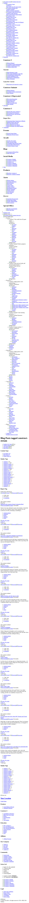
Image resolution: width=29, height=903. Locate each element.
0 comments (6, 651)
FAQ (11, 115)
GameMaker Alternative (8, 813)
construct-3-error (7, 472)
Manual (12, 63)
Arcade (8, 407)
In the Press (6, 848)
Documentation (6, 817)
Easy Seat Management (8, 827)
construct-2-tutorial (7, 468)
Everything (6, 453)
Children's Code (7, 894)
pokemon (5, 516)
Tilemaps (11, 192)
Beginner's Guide (13, 72)
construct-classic (7, 478)
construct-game (6, 481)
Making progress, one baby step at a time (10, 596)
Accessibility (6, 895)
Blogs (7, 424)
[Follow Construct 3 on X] (10, 162)
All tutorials (12, 78)
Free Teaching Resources (9, 828)
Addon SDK (14, 67)
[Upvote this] (5, 493)
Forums (8, 395)
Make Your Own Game (8, 815)
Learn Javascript (7, 829)
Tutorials (11, 93)
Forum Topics (7, 456)
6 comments (6, 621)
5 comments (6, 589)
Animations (13, 181)
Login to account (14, 434)
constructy (5, 486)
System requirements (16, 64)
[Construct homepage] (12, 1)
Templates (12, 189)
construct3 (5, 469)
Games (11, 185)
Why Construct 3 (7, 825)
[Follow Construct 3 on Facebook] (11, 164)
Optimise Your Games (23, 307)
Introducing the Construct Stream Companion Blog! (12, 504)
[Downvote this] (17, 493)
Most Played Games (16, 143)
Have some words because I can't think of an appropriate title (14, 746)
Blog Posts (6, 454)
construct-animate (7, 474)
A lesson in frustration (5, 627)
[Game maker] (12, 215)
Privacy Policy (6, 893)
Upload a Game (14, 146)
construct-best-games (8, 477)
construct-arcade (7, 475)
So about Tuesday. (5, 565)
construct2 (5, 463)
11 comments (6, 498)
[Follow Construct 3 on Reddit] (11, 159)
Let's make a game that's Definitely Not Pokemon (12, 535)
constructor (5, 484)
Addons (12, 180)
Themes (12, 190)
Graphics (12, 186)
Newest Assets (14, 198)
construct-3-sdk (6, 473)
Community (6, 127)
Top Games (13, 140)
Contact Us (8, 433)
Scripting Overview (15, 65)
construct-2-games (7, 464)
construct (5, 461)
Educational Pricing (13, 123)
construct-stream (7, 513)
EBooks (12, 183)
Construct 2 (15, 327)
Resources (5, 57)
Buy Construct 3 (13, 173)
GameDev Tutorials (7, 857)
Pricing (5, 816)
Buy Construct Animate (14, 174)
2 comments (6, 710)
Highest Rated (14, 201)
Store (4, 167)
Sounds (14, 188)
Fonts (10, 184)
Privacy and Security (15, 114)
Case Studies (6, 820)
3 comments (6, 529)
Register (5, 212)
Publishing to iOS (14, 76)
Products (5, 3)
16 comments (6, 559)
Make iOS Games (22, 306)
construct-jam (6, 482)
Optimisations (16, 77)
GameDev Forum (7, 856)
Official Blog (15, 152)
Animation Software (7, 808)
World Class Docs (15, 122)
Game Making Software (8, 807)
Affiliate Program (7, 839)
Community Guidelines (8, 861)
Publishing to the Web (17, 73)
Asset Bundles (14, 208)
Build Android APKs (16, 75)
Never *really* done (5, 686)
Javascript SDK (13, 103)
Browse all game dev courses (15, 84)
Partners (5, 830)
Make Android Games (23, 305)
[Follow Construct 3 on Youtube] (11, 160)
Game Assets (6, 855)
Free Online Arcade (7, 860)
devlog (4, 515)
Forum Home (13, 133)
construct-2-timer (7, 466)
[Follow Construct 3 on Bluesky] (11, 163)
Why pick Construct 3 (15, 111)
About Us (5, 844)
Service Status (6, 896)
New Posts (12, 153)
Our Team (5, 845)
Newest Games (13, 142)
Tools (10, 193)
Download (14, 99)
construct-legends (7, 483)
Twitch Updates (4, 657)
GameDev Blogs (7, 859)
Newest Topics (15, 134)
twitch (4, 518)
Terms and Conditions (8, 891)
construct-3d (6, 470)
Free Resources (15, 112)
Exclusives (11, 202)
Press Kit (5, 847)
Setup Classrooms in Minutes (18, 121)
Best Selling (13, 200)
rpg (4, 608)
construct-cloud (6, 479)
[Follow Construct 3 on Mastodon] (11, 165)
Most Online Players (15, 144)
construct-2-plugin (7, 465)
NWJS (13, 100)
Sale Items (11, 210)
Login (8, 212)
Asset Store (9, 381)
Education (5, 105)
